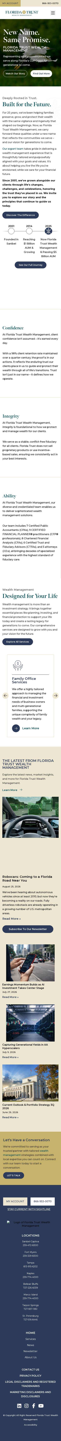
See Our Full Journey (30, 265)
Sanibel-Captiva (30, 1241)
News (30, 1345)
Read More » (11, 918)
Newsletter (30, 1351)
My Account (10, 3)
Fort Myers (30, 1252)
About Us (30, 1357)
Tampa (30, 1262)
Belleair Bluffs (30, 1284)
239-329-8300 (30, 1255)
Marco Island (31, 1294)
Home (30, 1333)
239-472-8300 (30, 1245)
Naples (30, 1273)
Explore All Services (17, 641)
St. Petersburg (30, 1315)
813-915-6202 (30, 1266)
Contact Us (30, 1369)
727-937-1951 (30, 1309)
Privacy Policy (30, 1375)
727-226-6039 (30, 1287)
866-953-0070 (50, 3)
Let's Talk (13, 1175)
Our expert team (12, 148)
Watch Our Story (15, 73)
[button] (55, 696)
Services (30, 1339)
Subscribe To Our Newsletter (28, 929)
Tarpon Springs (30, 1305)
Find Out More (41, 73)
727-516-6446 (30, 1319)
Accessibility (30, 1425)
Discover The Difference (20, 215)
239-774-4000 (30, 1277)
